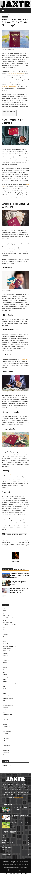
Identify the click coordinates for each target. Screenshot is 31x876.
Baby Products (6, 615)
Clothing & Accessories (9, 643)
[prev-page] (3, 596)
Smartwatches (6, 726)
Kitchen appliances (8, 705)
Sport (4, 729)
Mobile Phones (6, 710)
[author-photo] (15, 559)
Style (4, 736)
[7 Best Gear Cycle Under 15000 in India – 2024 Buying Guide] (6, 809)
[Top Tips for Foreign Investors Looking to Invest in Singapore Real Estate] (6, 575)
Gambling (5, 677)
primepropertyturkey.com (9, 86)
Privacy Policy (24, 873)
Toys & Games (6, 745)
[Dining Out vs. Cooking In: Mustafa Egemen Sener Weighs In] (6, 583)
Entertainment (6, 660)
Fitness (4, 669)
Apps (4, 613)
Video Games (6, 752)
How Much (8, 534)
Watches (5, 755)
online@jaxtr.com (18, 797)
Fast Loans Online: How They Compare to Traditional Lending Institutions (19, 590)
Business (5, 632)
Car (3, 636)
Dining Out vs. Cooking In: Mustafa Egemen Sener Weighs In (18, 583)
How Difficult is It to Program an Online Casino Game (22, 544)
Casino (4, 641)
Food (4, 672)
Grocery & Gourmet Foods (9, 684)
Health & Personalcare (8, 691)
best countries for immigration (16, 73)
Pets (4, 717)
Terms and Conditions (14, 873)
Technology (6, 738)
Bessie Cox (5, 28)
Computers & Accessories (9, 646)
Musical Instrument (8, 714)
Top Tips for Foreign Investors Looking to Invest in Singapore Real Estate (19, 575)
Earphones (5, 653)
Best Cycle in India (7, 622)
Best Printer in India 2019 (9, 625)
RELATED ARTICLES (7, 569)
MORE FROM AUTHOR (19, 569)
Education (5, 655)
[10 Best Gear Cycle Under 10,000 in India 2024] (6, 825)
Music (4, 712)
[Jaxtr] (15, 4)
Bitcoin (4, 627)
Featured (5, 665)
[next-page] (5, 596)
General (5, 681)
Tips (3, 536)
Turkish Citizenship (10, 536)
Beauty (4, 620)
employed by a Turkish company (14, 475)
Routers (5, 724)
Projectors (5, 719)
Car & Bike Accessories (9, 639)
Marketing (5, 707)
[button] (2, 10)
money (25, 534)
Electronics (5, 658)
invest (20, 534)
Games (4, 679)
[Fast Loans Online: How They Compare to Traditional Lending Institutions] (6, 590)
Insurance (5, 703)
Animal (4, 610)
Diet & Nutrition (7, 651)
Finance (5, 667)
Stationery (5, 733)
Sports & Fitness (7, 731)
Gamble (5, 674)
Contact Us (5, 873)
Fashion (5, 662)
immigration (15, 534)
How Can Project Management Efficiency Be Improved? (8, 544)
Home (3, 14)
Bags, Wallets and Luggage (10, 617)
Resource (5, 722)
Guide (4, 686)
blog (4, 629)
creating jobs (24, 359)
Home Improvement (8, 698)
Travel (4, 748)
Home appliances (7, 695)
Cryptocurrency (7, 648)
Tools (4, 743)
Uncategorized (9, 14)
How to (4, 700)
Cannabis (5, 634)
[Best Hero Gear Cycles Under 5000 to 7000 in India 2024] (6, 817)
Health (4, 688)
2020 (4, 608)
